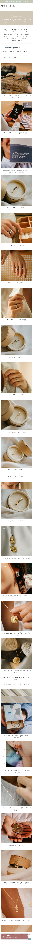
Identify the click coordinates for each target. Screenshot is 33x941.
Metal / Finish (8, 51)
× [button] (27, 935)
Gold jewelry (6, 36)
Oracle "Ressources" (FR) (16, 133)
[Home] (8, 5)
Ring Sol (16, 245)
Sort (16, 57)
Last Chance (8, 34)
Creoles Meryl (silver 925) (16, 595)
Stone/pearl (21, 51)
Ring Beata (16, 395)
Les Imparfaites (10, 38)
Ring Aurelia (16, 469)
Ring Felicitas (16, 320)
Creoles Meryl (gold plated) (16, 558)
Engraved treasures (22, 36)
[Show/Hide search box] (27, 5)
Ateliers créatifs (16, 40)
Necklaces (5, 32)
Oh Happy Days (23, 34)
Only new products (12, 48)
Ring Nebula (16, 432)
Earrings (14, 30)
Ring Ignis (16, 282)
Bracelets (23, 30)
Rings (5, 30)
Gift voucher (17, 32)
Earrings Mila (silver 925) (16, 810)
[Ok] (29, 939)
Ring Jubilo (16, 357)
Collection (6, 57)
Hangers (23, 38)
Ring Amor (16, 521)
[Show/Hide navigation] (29, 6)
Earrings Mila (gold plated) (16, 803)
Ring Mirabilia (16, 208)
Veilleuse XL (16, 906)
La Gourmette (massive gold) (16, 817)
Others (28, 32)
